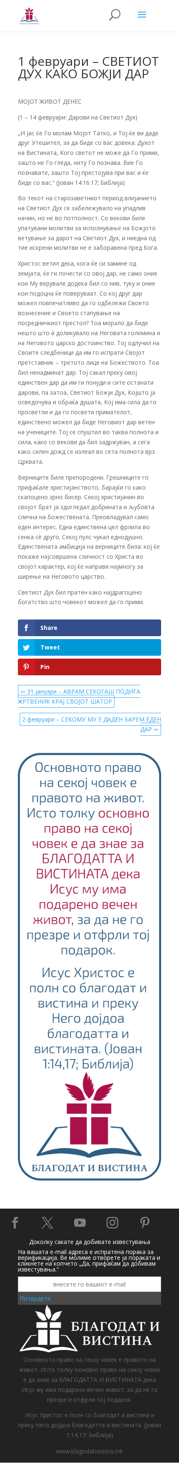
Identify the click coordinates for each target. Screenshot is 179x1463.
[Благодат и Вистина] (89, 1179)
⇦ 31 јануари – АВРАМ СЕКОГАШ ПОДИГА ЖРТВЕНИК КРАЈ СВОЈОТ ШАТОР (79, 696)
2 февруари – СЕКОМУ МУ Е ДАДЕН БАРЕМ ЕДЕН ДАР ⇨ (91, 724)
